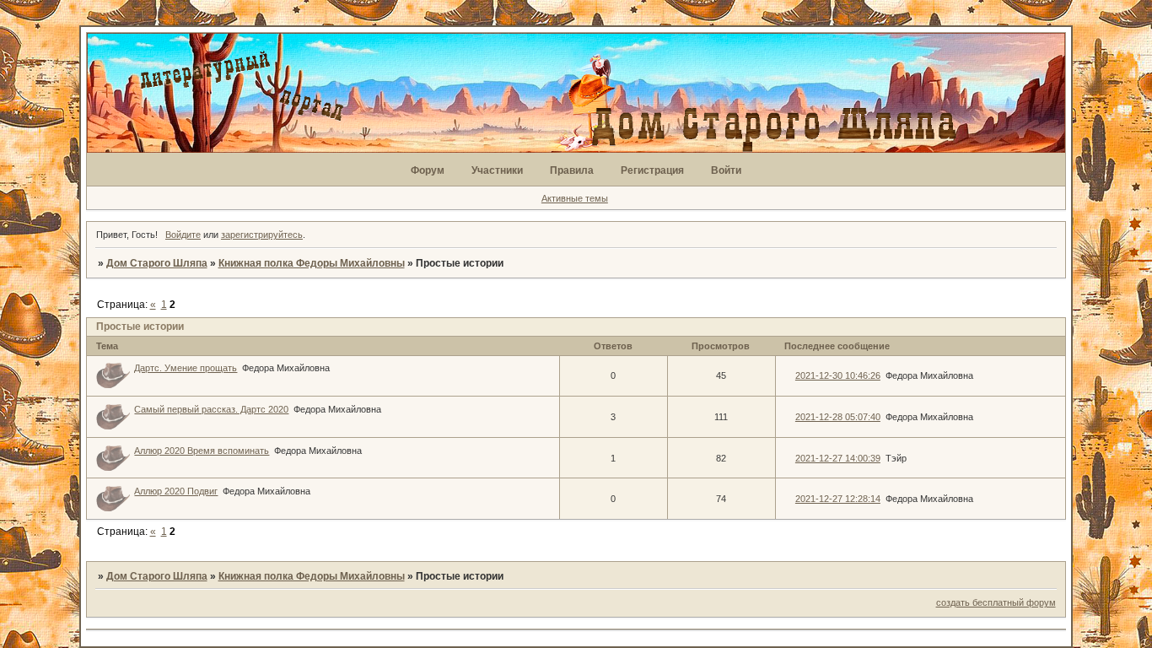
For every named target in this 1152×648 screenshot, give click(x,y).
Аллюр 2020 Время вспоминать (201, 451)
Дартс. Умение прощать (185, 368)
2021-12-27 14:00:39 (837, 458)
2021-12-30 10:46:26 (837, 375)
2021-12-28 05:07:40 (837, 417)
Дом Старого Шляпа (156, 263)
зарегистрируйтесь (262, 235)
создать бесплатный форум (996, 602)
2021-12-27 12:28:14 (837, 499)
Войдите (183, 235)
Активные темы (574, 198)
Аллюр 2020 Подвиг (176, 491)
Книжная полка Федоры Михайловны (311, 263)
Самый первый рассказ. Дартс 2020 (211, 409)
